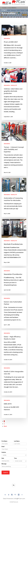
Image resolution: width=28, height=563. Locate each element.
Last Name (17, 441)
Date (3, 458)
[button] (10, 3)
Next (5, 426)
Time (15, 458)
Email (3, 446)
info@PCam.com (19, 498)
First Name (4, 441)
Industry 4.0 (14, 85)
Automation (7, 38)
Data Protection (8, 498)
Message (4, 463)
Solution (4, 452)
